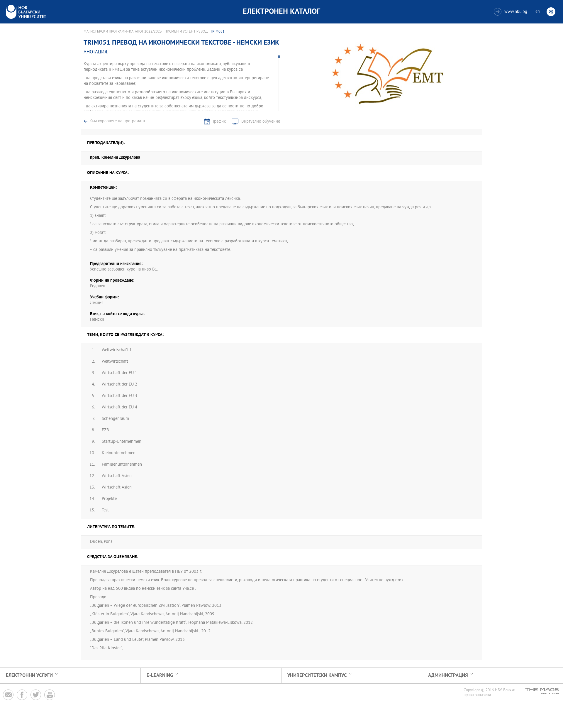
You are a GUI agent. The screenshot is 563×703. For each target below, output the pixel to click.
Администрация (448, 675)
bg (551, 11)
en (537, 11)
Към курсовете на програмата (117, 121)
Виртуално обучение (260, 121)
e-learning (160, 675)
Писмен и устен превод (186, 31)
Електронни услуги (29, 675)
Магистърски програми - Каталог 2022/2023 (123, 31)
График (219, 121)
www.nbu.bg (511, 12)
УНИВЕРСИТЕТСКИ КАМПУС (317, 675)
